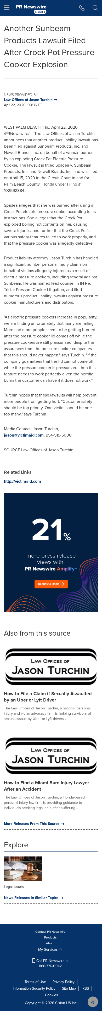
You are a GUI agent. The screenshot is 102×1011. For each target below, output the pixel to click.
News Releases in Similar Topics (31, 898)
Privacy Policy (64, 982)
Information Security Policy (34, 988)
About (50, 943)
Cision (60, 1003)
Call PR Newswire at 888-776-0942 (52, 963)
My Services (48, 949)
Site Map (69, 988)
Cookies (51, 995)
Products (50, 937)
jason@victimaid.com (24, 435)
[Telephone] (82, 8)
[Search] (95, 8)
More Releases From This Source (31, 823)
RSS (85, 988)
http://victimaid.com (22, 481)
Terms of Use (35, 982)
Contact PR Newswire (50, 931)
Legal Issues (14, 886)
